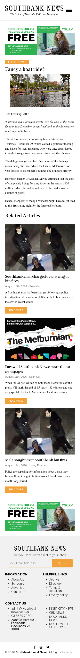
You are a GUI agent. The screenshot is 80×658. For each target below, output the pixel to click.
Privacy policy (58, 595)
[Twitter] (47, 647)
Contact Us (18, 591)
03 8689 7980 (21, 615)
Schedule (17, 583)
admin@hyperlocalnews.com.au (23, 610)
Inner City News (61, 608)
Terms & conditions (56, 589)
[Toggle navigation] (69, 11)
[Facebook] (35, 647)
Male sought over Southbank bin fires (36, 460)
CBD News (56, 612)
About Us (17, 579)
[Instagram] (41, 647)
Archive (54, 579)
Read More (15, 310)
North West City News (58, 626)
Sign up (62, 563)
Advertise (17, 587)
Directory (55, 583)
